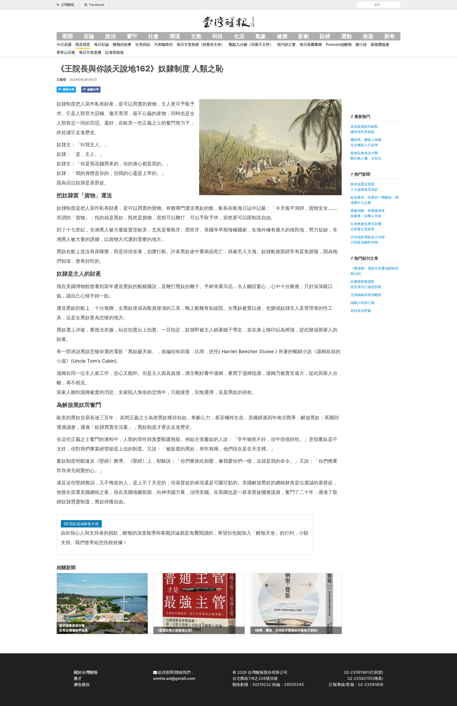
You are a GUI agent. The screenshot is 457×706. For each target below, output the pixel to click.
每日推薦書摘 (311, 44)
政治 (110, 36)
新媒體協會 (380, 44)
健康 (282, 36)
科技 (217, 36)
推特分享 (68, 89)
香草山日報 (66, 52)
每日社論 (101, 44)
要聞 (67, 36)
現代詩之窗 (286, 44)
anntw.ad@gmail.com (174, 678)
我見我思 (82, 44)
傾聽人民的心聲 (362, 302)
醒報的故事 (122, 44)
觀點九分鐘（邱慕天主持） (251, 44)
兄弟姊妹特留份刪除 (365, 295)
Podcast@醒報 (339, 44)
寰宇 (132, 36)
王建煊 (61, 79)
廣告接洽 (82, 684)
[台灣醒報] (228, 21)
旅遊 (368, 36)
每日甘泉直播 (90, 52)
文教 (196, 36)
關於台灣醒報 (86, 672)
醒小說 (361, 44)
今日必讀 (64, 44)
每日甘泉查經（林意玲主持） (201, 44)
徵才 (78, 678)
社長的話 (142, 44)
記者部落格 (114, 52)
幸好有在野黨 (360, 310)
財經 (325, 36)
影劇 (303, 36)
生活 (239, 36)
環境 (175, 36)
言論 (89, 36)
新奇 (389, 36)
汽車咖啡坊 (163, 44)
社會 (153, 36)
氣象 (260, 36)
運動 (346, 36)
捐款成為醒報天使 (83, 523)
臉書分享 (92, 89)
